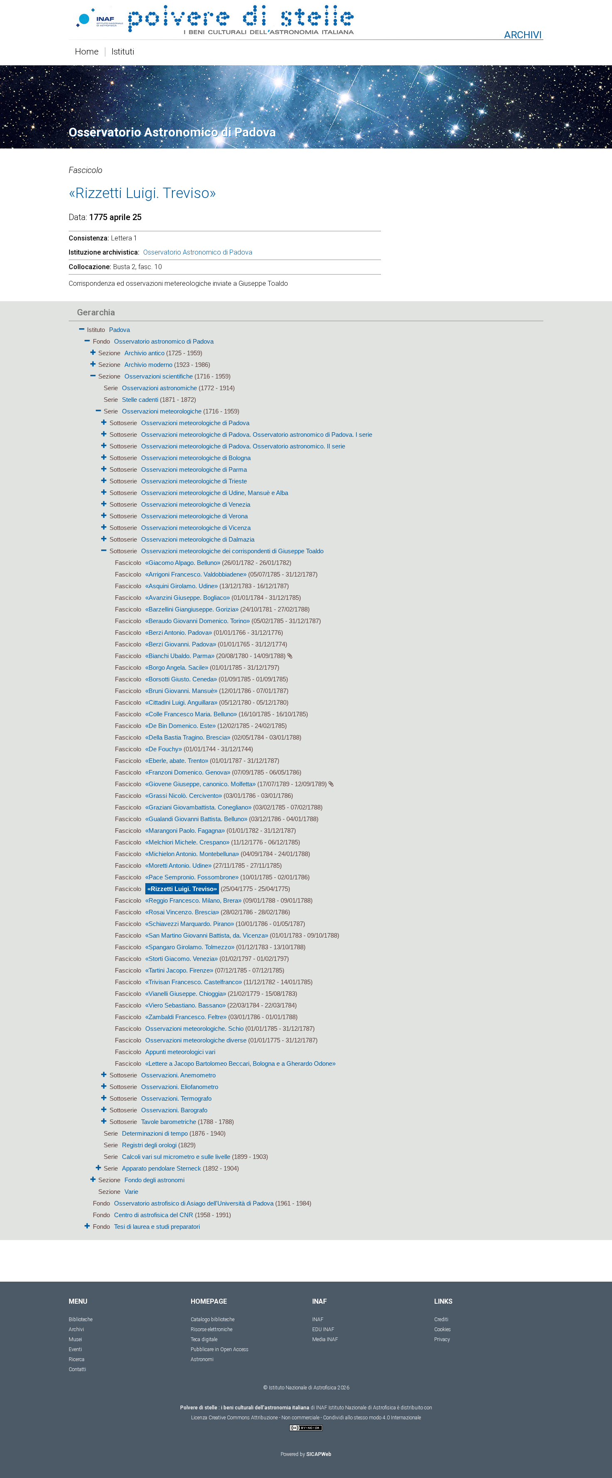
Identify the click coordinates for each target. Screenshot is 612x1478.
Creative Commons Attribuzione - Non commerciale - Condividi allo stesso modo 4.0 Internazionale (315, 1418)
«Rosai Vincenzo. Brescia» (182, 912)
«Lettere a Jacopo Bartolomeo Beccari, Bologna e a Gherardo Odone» (240, 1063)
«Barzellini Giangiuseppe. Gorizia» (192, 609)
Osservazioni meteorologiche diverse (195, 1040)
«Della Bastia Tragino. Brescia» (187, 737)
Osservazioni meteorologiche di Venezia (195, 504)
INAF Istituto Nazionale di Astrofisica (356, 1408)
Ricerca (77, 1359)
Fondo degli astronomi (154, 1179)
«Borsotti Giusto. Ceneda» (181, 679)
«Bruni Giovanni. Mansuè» (181, 690)
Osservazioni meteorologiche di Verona (194, 516)
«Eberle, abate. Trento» (176, 760)
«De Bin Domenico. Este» (180, 725)
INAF (317, 1319)
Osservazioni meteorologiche (162, 411)
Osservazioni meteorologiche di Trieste (194, 481)
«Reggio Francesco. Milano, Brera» (193, 900)
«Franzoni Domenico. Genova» (187, 772)
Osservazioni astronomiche (159, 387)
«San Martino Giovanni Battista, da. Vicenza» (206, 935)
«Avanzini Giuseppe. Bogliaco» (187, 597)
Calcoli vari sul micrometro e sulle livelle (176, 1156)
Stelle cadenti (140, 399)
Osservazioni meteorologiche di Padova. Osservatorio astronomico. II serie (243, 446)
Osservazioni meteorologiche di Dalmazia (197, 539)
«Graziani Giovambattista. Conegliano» (198, 807)
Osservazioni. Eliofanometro (179, 1086)
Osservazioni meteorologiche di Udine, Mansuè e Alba (214, 492)
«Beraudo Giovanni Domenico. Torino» (197, 620)
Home (87, 52)
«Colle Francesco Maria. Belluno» (191, 714)
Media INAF (325, 1339)
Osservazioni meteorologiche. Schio (194, 1028)
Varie (131, 1191)
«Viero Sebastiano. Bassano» (185, 1005)
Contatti (77, 1369)
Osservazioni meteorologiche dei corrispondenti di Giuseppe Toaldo (232, 551)
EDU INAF (323, 1329)
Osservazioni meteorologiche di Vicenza (196, 527)
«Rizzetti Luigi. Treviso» (182, 888)
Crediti (441, 1319)
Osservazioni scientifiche (158, 376)
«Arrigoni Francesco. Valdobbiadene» (195, 574)
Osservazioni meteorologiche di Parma (194, 469)
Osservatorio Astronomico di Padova (197, 252)
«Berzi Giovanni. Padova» (180, 644)
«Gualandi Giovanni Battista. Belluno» (196, 818)
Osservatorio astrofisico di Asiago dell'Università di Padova (194, 1203)
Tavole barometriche (168, 1121)
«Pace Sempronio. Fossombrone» (192, 877)
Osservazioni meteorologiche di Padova (195, 422)
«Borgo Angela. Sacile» (176, 667)
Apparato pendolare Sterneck (161, 1168)
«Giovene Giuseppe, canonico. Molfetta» (200, 783)
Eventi (75, 1349)
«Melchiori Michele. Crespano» (187, 842)
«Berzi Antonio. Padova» (178, 632)
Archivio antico (144, 353)
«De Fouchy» (163, 749)
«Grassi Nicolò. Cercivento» (183, 795)
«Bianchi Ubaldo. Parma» (179, 655)
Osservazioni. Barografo (174, 1110)
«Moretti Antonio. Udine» (178, 865)
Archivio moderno (148, 364)
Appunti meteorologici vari (180, 1051)
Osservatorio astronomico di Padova (164, 341)
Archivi (76, 1329)
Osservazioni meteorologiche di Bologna (196, 457)
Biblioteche (80, 1319)
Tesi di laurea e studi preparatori (157, 1226)
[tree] (258, 777)
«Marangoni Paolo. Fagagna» (185, 830)
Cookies (442, 1329)
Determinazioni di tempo (155, 1133)
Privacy (442, 1339)
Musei (75, 1339)
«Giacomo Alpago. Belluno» (182, 562)
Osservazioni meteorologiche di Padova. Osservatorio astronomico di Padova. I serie (256, 434)
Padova (119, 329)
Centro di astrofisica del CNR (153, 1214)
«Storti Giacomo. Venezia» (181, 958)
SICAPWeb (318, 1454)
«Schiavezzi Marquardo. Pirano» (189, 923)
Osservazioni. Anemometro (178, 1075)
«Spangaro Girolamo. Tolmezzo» (189, 947)
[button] (82, 327)
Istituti (123, 52)
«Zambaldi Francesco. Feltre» (185, 1016)
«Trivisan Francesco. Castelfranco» (193, 981)
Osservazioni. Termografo (176, 1098)
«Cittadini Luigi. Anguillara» (181, 702)
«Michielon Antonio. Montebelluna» (192, 853)
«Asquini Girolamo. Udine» (181, 585)
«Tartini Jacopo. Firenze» (179, 970)
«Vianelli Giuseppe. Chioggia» (185, 993)
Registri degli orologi (149, 1145)
